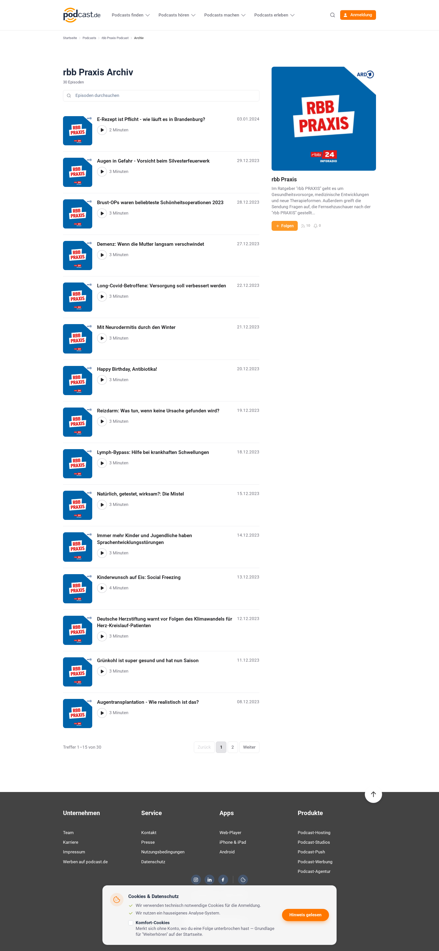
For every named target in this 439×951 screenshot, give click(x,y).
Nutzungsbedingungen (162, 851)
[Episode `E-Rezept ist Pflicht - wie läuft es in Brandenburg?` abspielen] (102, 130)
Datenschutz (153, 861)
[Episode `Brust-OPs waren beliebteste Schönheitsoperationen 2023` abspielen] (102, 213)
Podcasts (89, 38)
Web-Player (230, 832)
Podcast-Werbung (315, 861)
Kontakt (148, 832)
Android (227, 851)
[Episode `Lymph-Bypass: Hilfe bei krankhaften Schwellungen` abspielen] (102, 463)
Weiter (249, 747)
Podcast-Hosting (314, 832)
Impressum (74, 851)
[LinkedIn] (209, 879)
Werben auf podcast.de (85, 861)
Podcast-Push (311, 851)
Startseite (70, 38)
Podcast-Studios (314, 842)
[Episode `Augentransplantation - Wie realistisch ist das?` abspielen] (102, 713)
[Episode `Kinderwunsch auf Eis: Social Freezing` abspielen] (102, 588)
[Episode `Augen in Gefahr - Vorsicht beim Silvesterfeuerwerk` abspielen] (102, 172)
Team (68, 832)
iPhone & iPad (233, 842)
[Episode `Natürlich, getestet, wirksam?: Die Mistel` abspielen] (102, 504)
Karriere (70, 842)
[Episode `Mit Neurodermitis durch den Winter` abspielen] (102, 338)
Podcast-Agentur (314, 871)
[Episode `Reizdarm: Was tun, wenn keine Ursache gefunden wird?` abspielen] (102, 421)
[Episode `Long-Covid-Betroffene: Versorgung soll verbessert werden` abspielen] (102, 296)
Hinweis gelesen (305, 914)
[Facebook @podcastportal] (223, 879)
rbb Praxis (284, 179)
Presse (148, 842)
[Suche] (332, 15)
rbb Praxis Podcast (115, 38)
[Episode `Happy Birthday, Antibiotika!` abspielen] (102, 380)
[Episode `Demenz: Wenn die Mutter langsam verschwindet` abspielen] (102, 255)
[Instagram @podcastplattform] (195, 879)
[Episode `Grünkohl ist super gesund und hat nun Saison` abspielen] (102, 671)
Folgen (287, 225)
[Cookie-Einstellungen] (243, 879)
